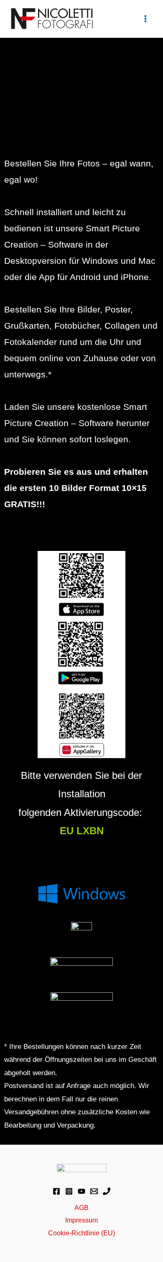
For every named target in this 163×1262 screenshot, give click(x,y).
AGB (81, 1207)
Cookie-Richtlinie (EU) (81, 1233)
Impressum (81, 1220)
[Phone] (106, 1191)
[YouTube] (81, 1191)
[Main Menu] (145, 19)
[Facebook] (56, 1191)
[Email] (94, 1191)
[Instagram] (69, 1191)
